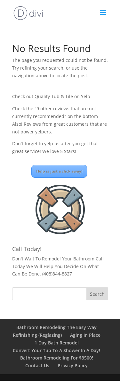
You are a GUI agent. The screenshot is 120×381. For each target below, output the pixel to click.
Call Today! (27, 249)
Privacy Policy (73, 365)
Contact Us (37, 365)
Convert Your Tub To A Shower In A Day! (56, 350)
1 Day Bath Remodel (57, 343)
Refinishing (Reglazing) (37, 335)
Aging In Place (85, 335)
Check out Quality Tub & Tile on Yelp (51, 96)
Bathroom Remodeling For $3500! (56, 358)
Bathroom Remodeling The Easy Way (56, 327)
